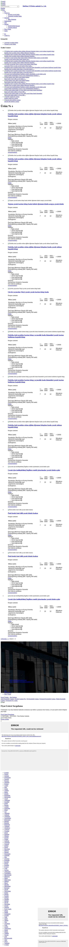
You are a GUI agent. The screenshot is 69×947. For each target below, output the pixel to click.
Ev (5, 11)
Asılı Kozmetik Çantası (7, 699)
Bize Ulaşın (7, 29)
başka (6, 31)
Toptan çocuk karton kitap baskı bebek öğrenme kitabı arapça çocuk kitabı (36, 204)
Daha (9, 137)
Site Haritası (13, 697)
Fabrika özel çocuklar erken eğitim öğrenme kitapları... (19, 53)
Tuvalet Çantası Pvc (20, 699)
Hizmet (6, 24)
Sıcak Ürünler (5, 697)
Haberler (6, 18)
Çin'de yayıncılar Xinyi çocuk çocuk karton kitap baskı (28, 292)
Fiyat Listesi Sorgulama (7, 714)
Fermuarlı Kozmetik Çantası (47, 699)
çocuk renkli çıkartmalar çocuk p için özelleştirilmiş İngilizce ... (22, 75)
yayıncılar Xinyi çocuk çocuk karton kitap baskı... (18, 66)
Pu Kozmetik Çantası (33, 699)
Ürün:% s (7, 13)
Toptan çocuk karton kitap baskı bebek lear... (17, 59)
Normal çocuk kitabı (13, 14)
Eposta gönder (5, 719)
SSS (5, 22)
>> (8, 639)
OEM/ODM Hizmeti (14, 26)
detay (15, 152)
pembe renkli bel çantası (11, 98)
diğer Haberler (12, 19)
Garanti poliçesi (12, 27)
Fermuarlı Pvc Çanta (11, 700)
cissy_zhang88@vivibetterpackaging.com (21, 681)
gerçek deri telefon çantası (11, 101)
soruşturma (11, 152)
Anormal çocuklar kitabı (15, 16)
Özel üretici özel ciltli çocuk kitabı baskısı (23, 513)
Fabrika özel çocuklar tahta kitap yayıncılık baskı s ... (19, 69)
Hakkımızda (7, 21)
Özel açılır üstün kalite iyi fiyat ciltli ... (15, 92)
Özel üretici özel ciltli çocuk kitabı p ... (15, 79)
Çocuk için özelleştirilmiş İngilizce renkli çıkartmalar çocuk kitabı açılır (34, 470)
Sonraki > (5, 639)
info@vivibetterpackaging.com (18, 680)
